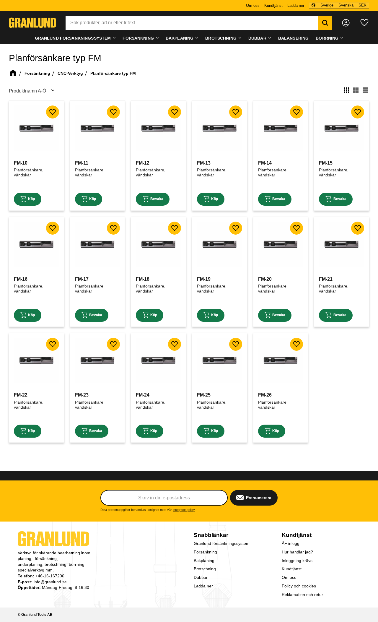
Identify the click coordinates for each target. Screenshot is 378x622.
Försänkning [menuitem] (138, 38)
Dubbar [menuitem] (257, 38)
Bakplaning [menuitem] (179, 38)
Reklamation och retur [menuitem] (302, 594)
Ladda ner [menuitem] (295, 5)
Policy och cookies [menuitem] (299, 586)
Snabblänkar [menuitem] (211, 535)
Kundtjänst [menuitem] (273, 5)
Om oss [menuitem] (253, 5)
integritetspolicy (184, 509)
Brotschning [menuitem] (221, 38)
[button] (364, 22)
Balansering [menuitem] (293, 38)
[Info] (27, 199)
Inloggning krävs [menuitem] (297, 560)
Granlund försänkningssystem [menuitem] (73, 38)
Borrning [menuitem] (327, 38)
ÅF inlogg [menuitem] (290, 543)
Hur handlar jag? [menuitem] (297, 552)
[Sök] (325, 23)
